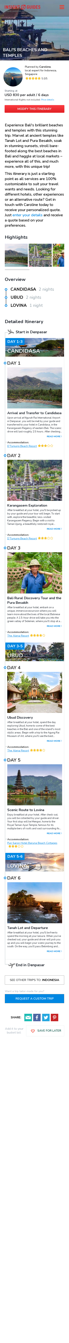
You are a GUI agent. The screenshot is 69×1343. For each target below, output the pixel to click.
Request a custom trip (35, 999)
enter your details (27, 215)
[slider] (33, 78)
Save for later (49, 1031)
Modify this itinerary (34, 109)
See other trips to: (34, 980)
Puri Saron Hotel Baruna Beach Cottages (32, 843)
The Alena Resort (18, 636)
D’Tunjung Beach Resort (22, 446)
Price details (47, 99)
